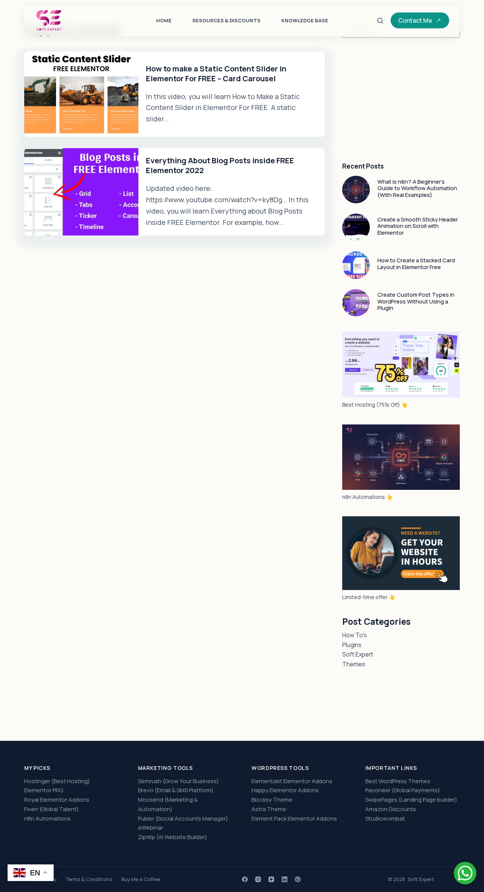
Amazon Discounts (390, 809)
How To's (354, 635)
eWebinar (150, 828)
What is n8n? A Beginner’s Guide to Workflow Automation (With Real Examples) (417, 188)
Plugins (351, 645)
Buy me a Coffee (140, 879)
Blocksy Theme (271, 800)
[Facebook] (245, 879)
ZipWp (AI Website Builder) (172, 837)
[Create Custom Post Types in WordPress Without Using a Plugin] (356, 303)
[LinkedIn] (284, 879)
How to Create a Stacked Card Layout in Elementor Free (416, 263)
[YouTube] (271, 879)
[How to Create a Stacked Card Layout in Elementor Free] (356, 265)
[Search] (380, 20)
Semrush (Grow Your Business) (178, 781)
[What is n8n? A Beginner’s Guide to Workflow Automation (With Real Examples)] (356, 189)
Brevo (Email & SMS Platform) (176, 790)
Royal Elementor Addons (56, 800)
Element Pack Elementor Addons (294, 818)
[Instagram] (258, 879)
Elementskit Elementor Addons (291, 781)
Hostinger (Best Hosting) (57, 781)
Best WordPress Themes (397, 781)
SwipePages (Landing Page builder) (411, 800)
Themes (353, 664)
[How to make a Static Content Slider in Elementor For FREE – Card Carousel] (81, 94)
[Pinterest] (298, 879)
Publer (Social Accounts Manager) (183, 818)
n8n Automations (47, 818)
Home (164, 20)
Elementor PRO (43, 790)
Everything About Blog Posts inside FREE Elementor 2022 (220, 165)
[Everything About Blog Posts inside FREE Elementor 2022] (81, 191)
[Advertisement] (401, 100)
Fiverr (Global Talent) (51, 809)
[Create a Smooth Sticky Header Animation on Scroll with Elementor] (356, 227)
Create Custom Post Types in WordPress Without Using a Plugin (416, 301)
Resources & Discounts (226, 20)
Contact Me (415, 20)
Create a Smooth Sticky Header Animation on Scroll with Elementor (417, 225)
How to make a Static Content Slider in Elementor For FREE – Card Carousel (216, 73)
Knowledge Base (304, 20)
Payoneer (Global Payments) (402, 790)
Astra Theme (268, 809)
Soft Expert (357, 654)
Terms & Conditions (89, 879)
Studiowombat (385, 818)
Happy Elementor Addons (285, 790)
